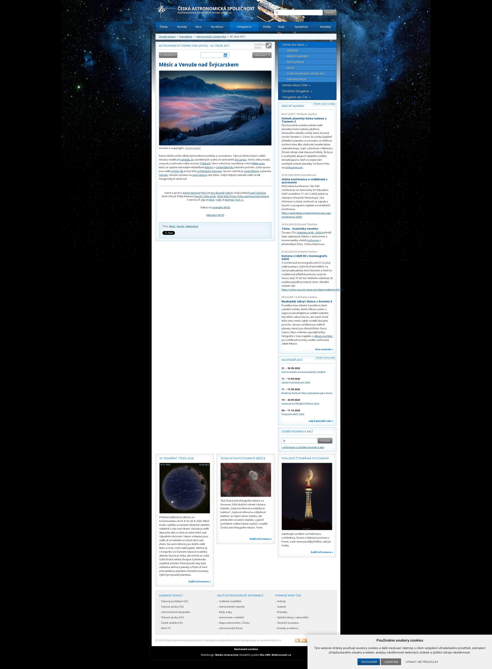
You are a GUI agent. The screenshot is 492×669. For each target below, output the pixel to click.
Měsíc (172, 226)
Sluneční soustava (288, 622)
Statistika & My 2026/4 (310, 232)
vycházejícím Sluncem (209, 171)
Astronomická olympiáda (175, 612)
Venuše (163, 175)
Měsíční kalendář (297, 56)
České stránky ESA (172, 622)
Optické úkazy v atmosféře (292, 617)
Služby (267, 26)
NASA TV (166, 628)
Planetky (282, 612)
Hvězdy (281, 601)
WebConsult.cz (281, 655)
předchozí (169, 55)
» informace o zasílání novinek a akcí (303, 447)
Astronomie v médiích (231, 617)
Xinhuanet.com (294, 167)
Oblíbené (292, 50)
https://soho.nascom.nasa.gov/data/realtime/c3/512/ (312, 289)
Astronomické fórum (231, 628)
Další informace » (200, 581)
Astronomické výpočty (232, 606)
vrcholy (175, 171)
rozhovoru (313, 240)
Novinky (182, 26)
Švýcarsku (241, 159)
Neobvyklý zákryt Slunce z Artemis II (307, 301)
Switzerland (192, 226)
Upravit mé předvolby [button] (422, 662)
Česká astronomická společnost (183, 640)
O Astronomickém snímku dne (306, 73)
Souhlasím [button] (369, 662)
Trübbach (205, 163)
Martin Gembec (309, 114)
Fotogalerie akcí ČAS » (296, 97)
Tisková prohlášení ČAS (174, 601)
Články (164, 26)
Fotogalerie (244, 26)
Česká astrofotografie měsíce (242, 458)
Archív (290, 68)
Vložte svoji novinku (324, 103)
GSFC (219, 199)
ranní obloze (199, 175)
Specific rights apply (205, 196)
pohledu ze (187, 159)
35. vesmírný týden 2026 (176, 458)
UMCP (229, 193)
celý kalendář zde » (320, 421)
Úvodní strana (167, 36)
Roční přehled (295, 62)
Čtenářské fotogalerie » (297, 91)
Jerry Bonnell (217, 193)
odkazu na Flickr (323, 336)
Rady (281, 26)
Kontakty (325, 26)
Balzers (209, 167)
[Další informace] (184, 488)
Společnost (301, 26)
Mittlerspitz (258, 163)
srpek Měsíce (251, 171)
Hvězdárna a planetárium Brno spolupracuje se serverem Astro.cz (242, 640)
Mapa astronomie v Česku (234, 622)
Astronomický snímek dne (211, 36)
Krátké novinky (293, 106)
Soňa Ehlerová (308, 175)
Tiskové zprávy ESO (172, 617)
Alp (181, 171)
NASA (211, 199)
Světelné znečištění (230, 601)
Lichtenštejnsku (225, 167)
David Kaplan (193, 148)
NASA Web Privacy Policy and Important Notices (243, 196)
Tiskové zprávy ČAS (172, 606)
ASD (203, 199)
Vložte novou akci (325, 357)
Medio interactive (226, 655)
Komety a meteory (287, 628)
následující (260, 55)
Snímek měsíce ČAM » (296, 85)
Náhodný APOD (215, 215)
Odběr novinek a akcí (297, 431)
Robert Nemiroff (192, 193)
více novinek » (324, 349)
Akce (198, 26)
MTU (204, 193)
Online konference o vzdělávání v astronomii (304, 180)
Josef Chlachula (257, 193)
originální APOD (221, 207)
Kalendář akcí (292, 360)
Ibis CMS (265, 655)
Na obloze (217, 26)
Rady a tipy (225, 612)
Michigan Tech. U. (234, 199)
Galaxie (281, 606)
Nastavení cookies (246, 649)
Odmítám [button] (391, 662)
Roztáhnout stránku (260, 45)
